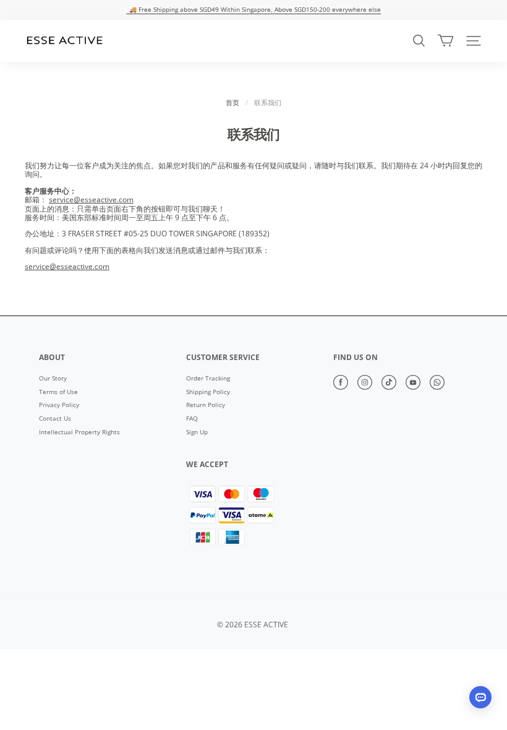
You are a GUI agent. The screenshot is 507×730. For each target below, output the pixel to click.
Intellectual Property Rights (79, 432)
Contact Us (55, 419)
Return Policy (205, 405)
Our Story (53, 378)
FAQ (192, 419)
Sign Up (197, 432)
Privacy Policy (59, 405)
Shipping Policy (208, 392)
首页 (232, 102)
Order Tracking (208, 378)
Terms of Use (58, 392)
